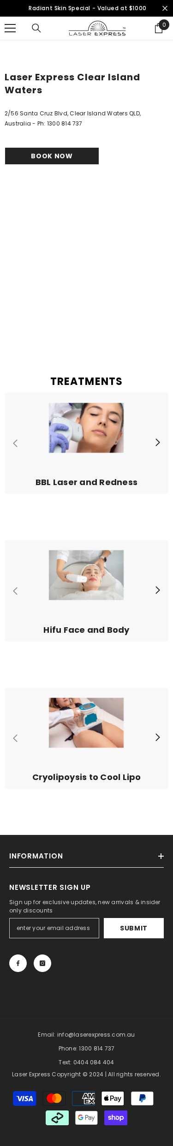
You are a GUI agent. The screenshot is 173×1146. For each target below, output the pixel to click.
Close (164, 8)
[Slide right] (157, 443)
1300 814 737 (96, 1048)
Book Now (52, 156)
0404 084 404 (93, 1062)
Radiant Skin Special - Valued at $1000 (88, 8)
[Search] (36, 28)
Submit (134, 928)
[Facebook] (18, 963)
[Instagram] (42, 963)
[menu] (10, 28)
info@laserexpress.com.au (96, 1034)
